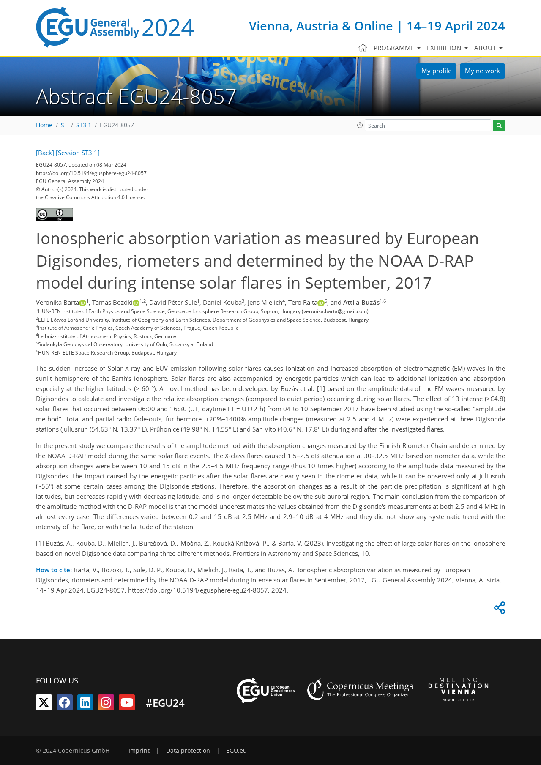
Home (44, 125)
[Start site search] (499, 125)
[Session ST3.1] (78, 152)
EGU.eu (236, 750)
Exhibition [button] (445, 48)
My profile (436, 70)
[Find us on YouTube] (127, 704)
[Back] (45, 152)
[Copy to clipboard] (498, 610)
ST (64, 125)
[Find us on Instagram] (106, 704)
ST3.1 (83, 125)
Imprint (139, 750)
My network (482, 70)
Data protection (188, 750)
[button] (360, 125)
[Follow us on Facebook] (65, 704)
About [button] (485, 48)
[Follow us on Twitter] (44, 704)
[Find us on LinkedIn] (85, 704)
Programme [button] (395, 48)
